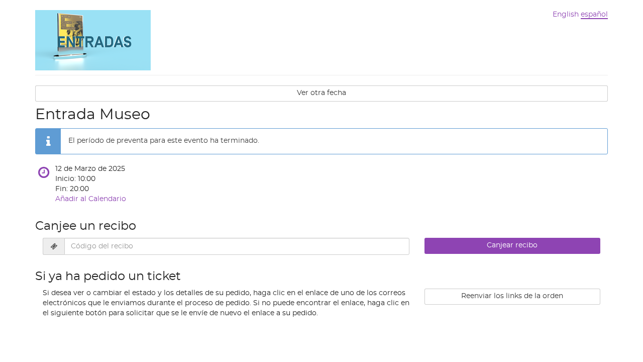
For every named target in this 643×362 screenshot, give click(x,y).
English (566, 14)
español (594, 14)
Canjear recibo (512, 245)
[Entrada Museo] (93, 39)
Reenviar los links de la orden (512, 296)
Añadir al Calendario (90, 199)
